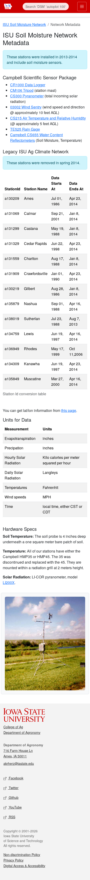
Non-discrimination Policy (21, 854)
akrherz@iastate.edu (18, 763)
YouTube (15, 807)
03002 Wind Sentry (26, 107)
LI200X (9, 582)
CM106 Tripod (21, 90)
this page (68, 410)
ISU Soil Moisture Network (24, 24)
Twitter (13, 787)
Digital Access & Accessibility (24, 865)
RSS (11, 817)
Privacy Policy (13, 860)
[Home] (7, 6)
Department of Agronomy (21, 732)
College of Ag (13, 727)
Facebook (15, 778)
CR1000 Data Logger (27, 84)
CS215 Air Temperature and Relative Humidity (48, 118)
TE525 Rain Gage (25, 129)
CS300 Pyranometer (27, 96)
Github (13, 797)
